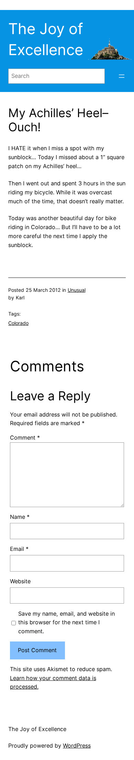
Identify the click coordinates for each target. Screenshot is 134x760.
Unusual (77, 290)
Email (19, 548)
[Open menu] (122, 76)
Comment (25, 437)
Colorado (18, 323)
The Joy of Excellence (37, 729)
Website (20, 581)
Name (20, 516)
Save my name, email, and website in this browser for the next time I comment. (66, 622)
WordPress (77, 745)
